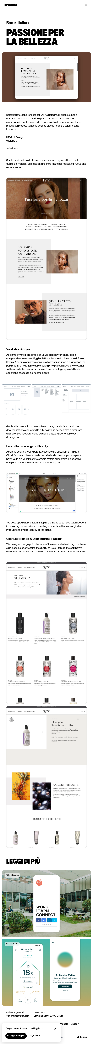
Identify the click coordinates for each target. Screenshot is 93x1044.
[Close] (55, 1028)
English (83, 1037)
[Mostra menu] (85, 5)
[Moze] (11, 5)
